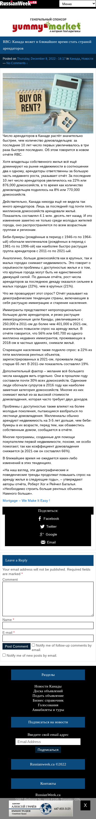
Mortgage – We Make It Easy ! (26, 501)
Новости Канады (48, 686)
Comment (10, 579)
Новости (87, 58)
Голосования (48, 705)
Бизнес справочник (48, 700)
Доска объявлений (48, 691)
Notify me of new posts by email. (32, 655)
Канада (75, 58)
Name (7, 620)
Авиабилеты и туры (48, 710)
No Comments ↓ (17, 63)
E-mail (7, 632)
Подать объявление (48, 696)
